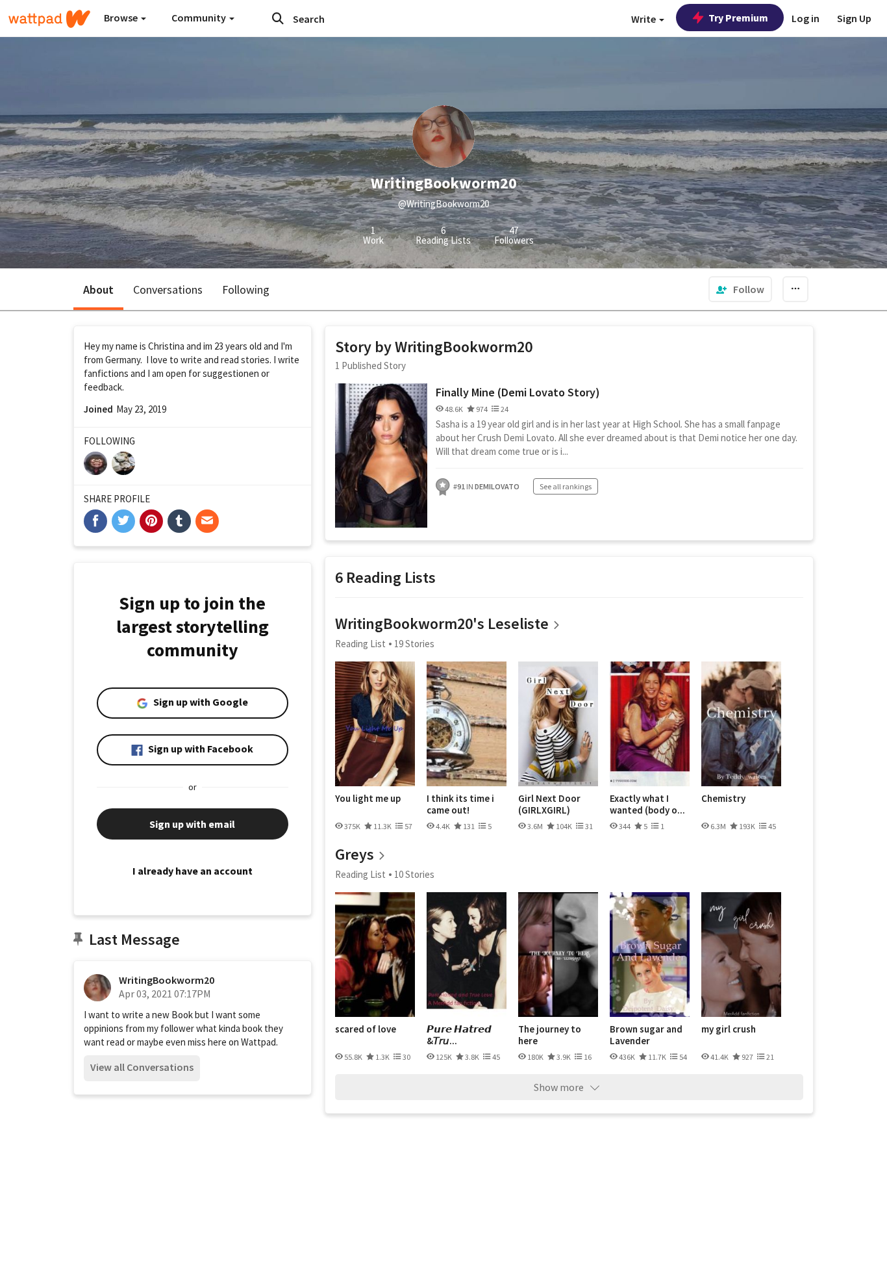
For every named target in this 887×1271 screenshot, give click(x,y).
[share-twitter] (123, 521)
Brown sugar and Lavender (646, 1034)
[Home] (49, 18)
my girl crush (728, 1029)
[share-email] (207, 521)
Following (245, 289)
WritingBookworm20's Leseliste (442, 623)
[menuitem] (740, 289)
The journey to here (549, 1034)
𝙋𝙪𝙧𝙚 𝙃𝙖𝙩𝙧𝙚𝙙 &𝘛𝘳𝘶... (459, 1034)
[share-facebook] (95, 521)
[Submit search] (278, 18)
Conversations (168, 289)
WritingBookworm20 (166, 980)
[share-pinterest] (151, 521)
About (98, 289)
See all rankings (566, 486)
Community (199, 17)
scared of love (365, 1029)
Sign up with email (192, 823)
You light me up (368, 798)
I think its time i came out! (460, 804)
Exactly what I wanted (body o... (647, 804)
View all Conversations (142, 1066)
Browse (122, 17)
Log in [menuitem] (805, 18)
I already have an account (192, 870)
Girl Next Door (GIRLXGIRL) (549, 804)
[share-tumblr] (179, 521)
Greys (354, 854)
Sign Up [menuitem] (854, 18)
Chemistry (723, 798)
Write (644, 18)
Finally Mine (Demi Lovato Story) (518, 392)
